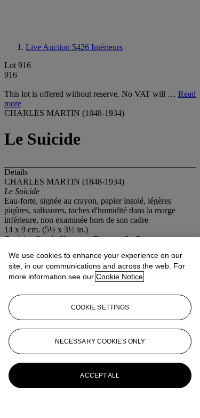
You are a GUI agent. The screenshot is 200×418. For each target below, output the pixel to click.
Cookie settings (100, 307)
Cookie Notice (119, 276)
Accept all (99, 375)
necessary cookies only (100, 341)
